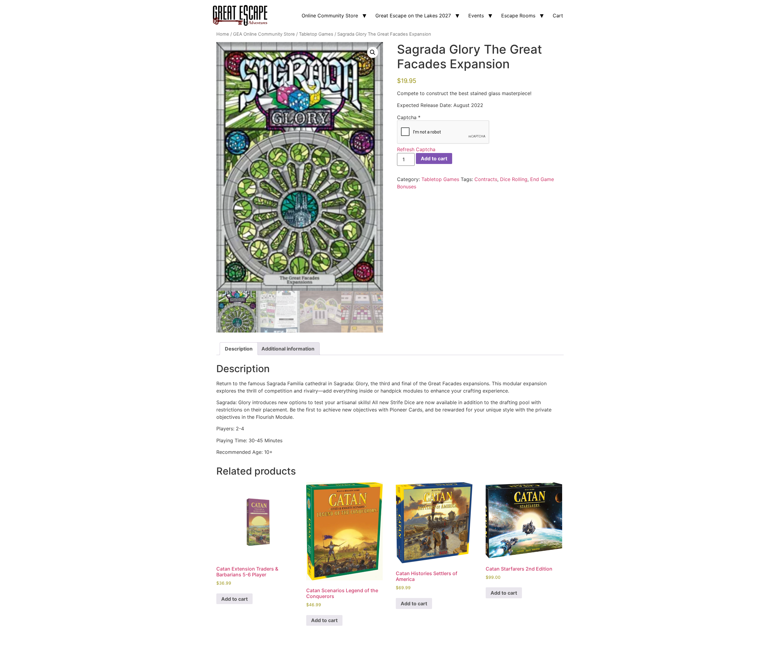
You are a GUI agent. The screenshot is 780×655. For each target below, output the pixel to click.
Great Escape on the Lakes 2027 (413, 15)
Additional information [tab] (287, 349)
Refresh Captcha (416, 149)
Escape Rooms (518, 15)
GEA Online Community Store (264, 34)
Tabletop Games (316, 34)
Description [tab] (239, 349)
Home (222, 34)
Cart (558, 15)
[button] (372, 52)
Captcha (408, 117)
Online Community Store (330, 15)
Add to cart (434, 158)
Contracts (485, 179)
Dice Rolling (513, 179)
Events (476, 15)
